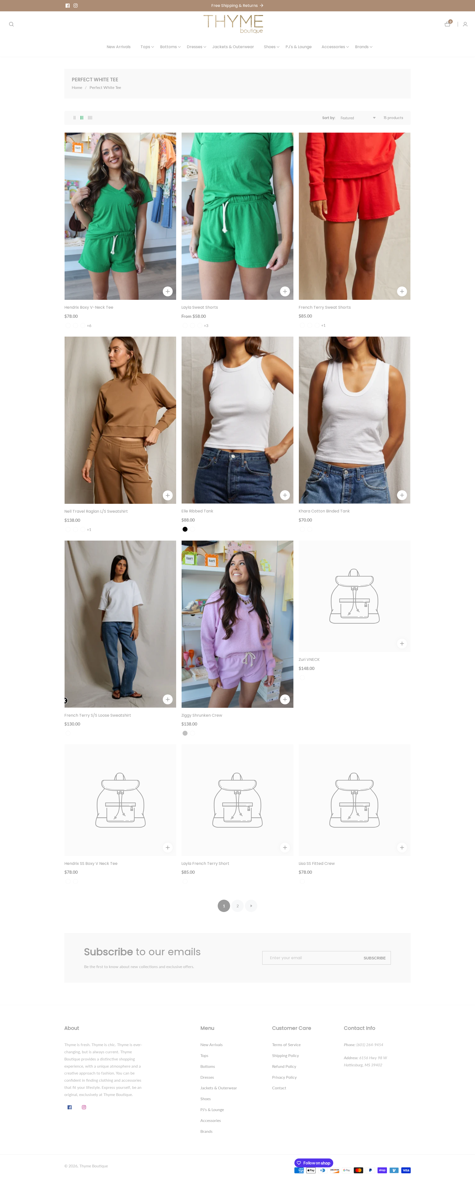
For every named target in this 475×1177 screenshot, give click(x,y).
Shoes (205, 1098)
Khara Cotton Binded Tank (324, 511)
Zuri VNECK (309, 659)
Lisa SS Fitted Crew (317, 863)
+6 (89, 325)
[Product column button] (74, 118)
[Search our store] (11, 24)
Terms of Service (286, 1044)
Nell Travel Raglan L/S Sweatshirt (96, 511)
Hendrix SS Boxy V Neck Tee (91, 863)
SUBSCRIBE (375, 958)
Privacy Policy (284, 1077)
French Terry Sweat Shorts (325, 307)
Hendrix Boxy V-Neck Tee (88, 307)
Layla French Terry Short (205, 863)
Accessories (210, 1120)
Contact (279, 1087)
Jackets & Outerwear (233, 47)
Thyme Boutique (93, 1166)
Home (77, 87)
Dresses (207, 1077)
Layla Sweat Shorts (199, 307)
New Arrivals (119, 47)
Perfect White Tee (105, 87)
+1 (323, 325)
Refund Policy (284, 1066)
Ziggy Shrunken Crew (201, 715)
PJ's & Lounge (298, 47)
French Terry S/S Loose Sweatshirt (97, 715)
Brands (206, 1131)
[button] (145, 47)
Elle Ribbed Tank (197, 511)
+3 (206, 325)
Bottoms (207, 1066)
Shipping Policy (285, 1055)
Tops (204, 1055)
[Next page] (251, 906)
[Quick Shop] (168, 291)
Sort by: (328, 117)
